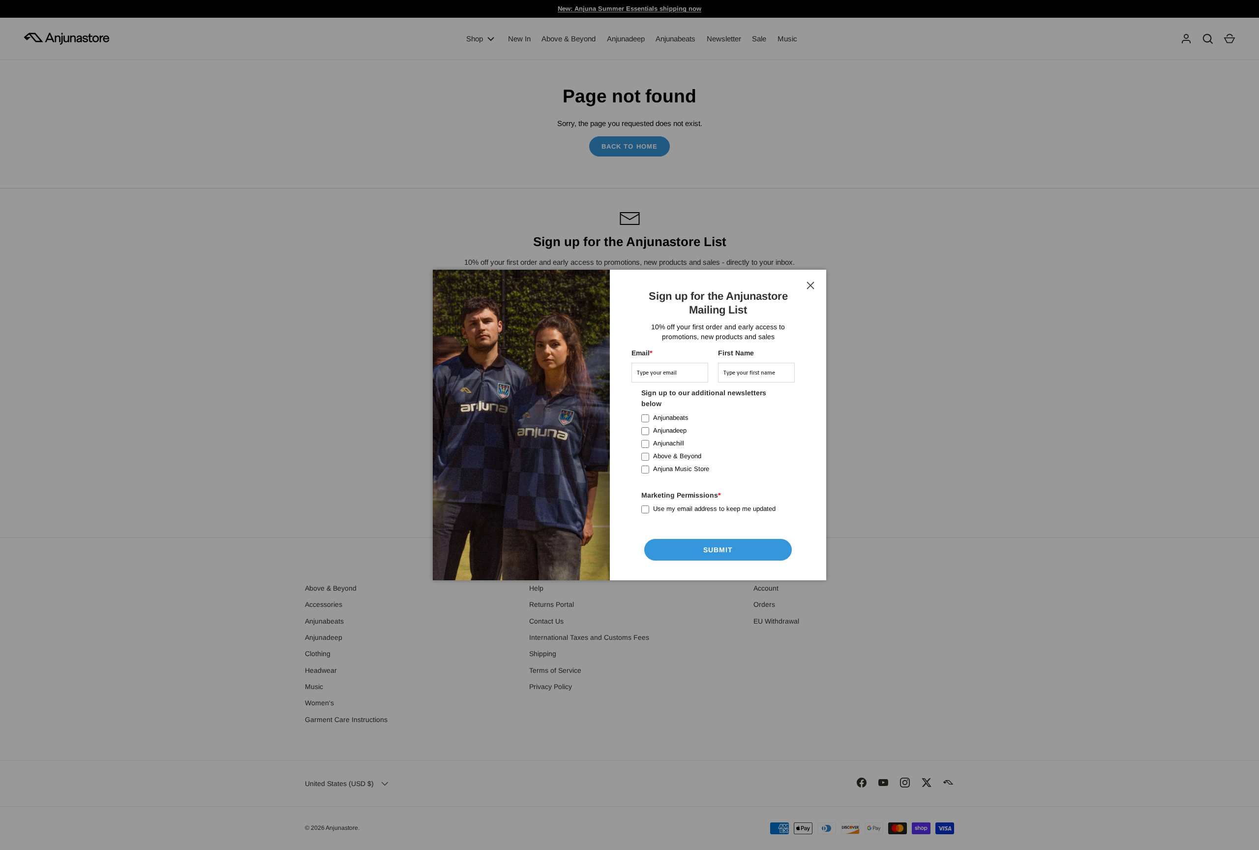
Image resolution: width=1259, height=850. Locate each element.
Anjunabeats (671, 417)
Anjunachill (668, 443)
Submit (718, 550)
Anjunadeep (670, 430)
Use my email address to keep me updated (714, 508)
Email (641, 353)
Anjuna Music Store (681, 468)
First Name (736, 353)
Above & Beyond (677, 456)
